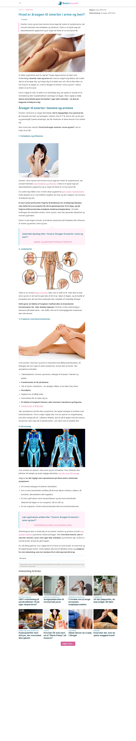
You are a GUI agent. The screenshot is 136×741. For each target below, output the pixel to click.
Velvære (21, 9)
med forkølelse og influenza (45, 184)
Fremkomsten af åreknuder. (32, 406)
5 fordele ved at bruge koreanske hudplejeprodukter (79, 602)
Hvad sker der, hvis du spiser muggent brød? (104, 634)
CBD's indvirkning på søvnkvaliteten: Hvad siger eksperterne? (29, 602)
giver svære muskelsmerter (72, 192)
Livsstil (46, 630)
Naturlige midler (25, 597)
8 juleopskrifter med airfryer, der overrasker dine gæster (30, 635)
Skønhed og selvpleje (51, 597)
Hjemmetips (97, 597)
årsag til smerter (40, 293)
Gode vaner (29, 9)
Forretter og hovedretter (28, 630)
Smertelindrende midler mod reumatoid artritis (53, 525)
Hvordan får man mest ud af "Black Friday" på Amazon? (55, 635)
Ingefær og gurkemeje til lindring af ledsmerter (53, 242)
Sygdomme (72, 630)
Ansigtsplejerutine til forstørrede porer (54, 600)
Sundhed (96, 630)
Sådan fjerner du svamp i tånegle (80, 634)
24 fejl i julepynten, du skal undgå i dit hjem (104, 600)
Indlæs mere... (68, 644)
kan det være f (69, 473)
